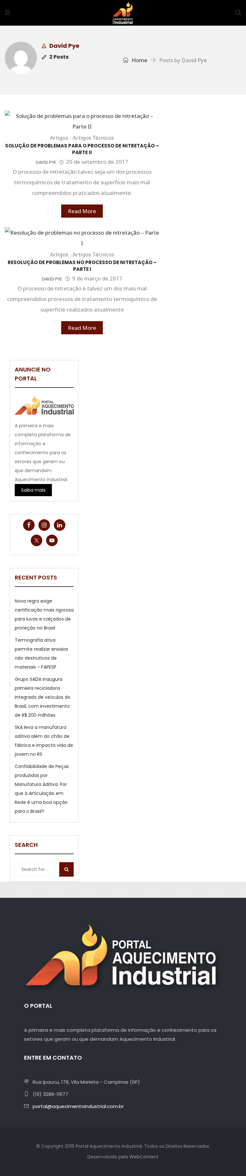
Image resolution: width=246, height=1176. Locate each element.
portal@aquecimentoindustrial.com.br (78, 1106)
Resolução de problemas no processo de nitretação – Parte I (82, 265)
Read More (82, 211)
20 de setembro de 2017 (97, 161)
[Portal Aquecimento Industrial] (123, 13)
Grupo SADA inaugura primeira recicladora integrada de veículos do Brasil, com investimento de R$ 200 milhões (42, 697)
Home (138, 60)
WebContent (144, 1157)
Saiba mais (33, 490)
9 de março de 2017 (97, 278)
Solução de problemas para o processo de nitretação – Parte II (82, 149)
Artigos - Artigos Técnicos (82, 137)
